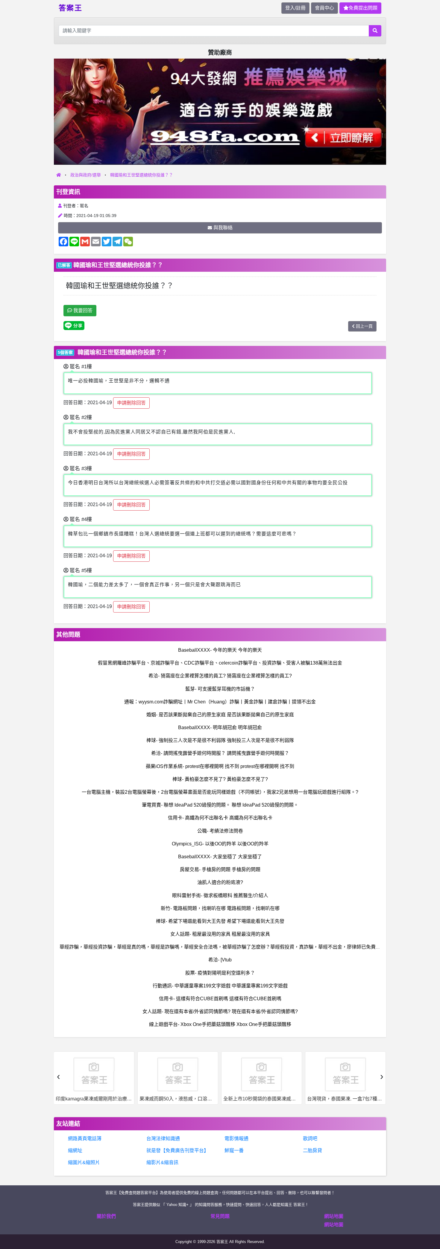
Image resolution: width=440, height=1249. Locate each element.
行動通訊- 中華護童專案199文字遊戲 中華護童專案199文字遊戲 (220, 985)
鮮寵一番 (234, 1150)
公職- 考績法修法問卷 (220, 830)
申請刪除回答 (131, 402)
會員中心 (324, 7)
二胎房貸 (312, 1150)
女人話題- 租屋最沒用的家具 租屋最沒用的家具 (220, 934)
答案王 (70, 7)
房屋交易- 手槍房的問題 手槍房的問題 (220, 869)
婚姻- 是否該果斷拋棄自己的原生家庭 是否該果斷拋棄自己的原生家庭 (220, 714)
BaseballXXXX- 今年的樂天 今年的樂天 (220, 650)
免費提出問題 (363, 7)
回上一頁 (364, 326)
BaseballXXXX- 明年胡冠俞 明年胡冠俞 (220, 727)
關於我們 (106, 1216)
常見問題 (220, 1216)
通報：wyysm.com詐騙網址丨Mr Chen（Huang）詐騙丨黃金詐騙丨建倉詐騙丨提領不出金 (220, 701)
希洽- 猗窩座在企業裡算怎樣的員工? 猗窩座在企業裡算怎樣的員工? (220, 675)
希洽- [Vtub (220, 959)
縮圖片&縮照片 (84, 1162)
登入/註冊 (295, 7)
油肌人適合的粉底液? (220, 882)
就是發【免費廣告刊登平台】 (177, 1150)
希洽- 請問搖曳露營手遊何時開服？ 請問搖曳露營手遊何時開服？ (220, 753)
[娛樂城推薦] (220, 111)
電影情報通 (236, 1138)
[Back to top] (429, 1223)
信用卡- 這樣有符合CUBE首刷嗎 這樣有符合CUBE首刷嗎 (220, 998)
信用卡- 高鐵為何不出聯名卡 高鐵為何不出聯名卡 (220, 817)
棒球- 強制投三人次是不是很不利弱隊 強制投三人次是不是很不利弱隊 (220, 740)
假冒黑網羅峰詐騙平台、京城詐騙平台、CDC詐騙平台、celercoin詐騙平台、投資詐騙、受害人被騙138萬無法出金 (220, 662)
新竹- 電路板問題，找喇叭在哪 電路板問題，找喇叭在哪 (220, 908)
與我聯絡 (223, 227)
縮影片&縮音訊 (162, 1162)
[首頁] (58, 174)
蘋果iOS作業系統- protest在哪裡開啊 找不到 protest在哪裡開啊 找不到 (220, 766)
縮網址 (75, 1150)
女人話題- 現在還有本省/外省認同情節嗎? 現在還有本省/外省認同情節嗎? (220, 1011)
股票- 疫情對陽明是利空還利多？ (220, 972)
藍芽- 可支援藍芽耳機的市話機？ (220, 688)
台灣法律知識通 (163, 1138)
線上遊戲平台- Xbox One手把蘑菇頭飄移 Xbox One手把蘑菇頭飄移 (220, 1024)
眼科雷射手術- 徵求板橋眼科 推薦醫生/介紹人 (220, 895)
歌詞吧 (310, 1138)
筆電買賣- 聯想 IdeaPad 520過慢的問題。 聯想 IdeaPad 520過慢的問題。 (220, 804)
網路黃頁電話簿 (84, 1138)
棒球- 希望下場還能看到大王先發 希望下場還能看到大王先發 (220, 921)
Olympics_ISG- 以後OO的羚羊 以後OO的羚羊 (220, 843)
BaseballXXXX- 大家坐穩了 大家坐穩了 (220, 856)
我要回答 (82, 310)
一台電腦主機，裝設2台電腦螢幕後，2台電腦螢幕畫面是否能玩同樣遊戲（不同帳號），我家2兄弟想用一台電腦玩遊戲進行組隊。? (220, 792)
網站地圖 (333, 1216)
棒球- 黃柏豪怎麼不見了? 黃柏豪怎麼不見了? (220, 779)
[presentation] (58, 1076)
